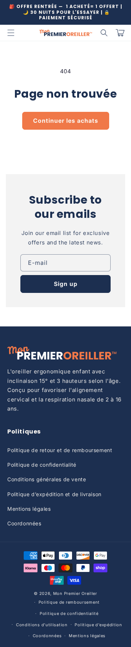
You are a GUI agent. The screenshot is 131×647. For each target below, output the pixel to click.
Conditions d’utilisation (42, 624)
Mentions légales (29, 509)
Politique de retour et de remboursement (59, 450)
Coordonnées (24, 523)
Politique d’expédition (98, 624)
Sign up (66, 283)
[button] (11, 33)
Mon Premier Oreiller (75, 593)
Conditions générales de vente (46, 479)
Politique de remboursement (69, 602)
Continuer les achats (65, 120)
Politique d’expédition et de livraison (54, 494)
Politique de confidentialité (41, 465)
